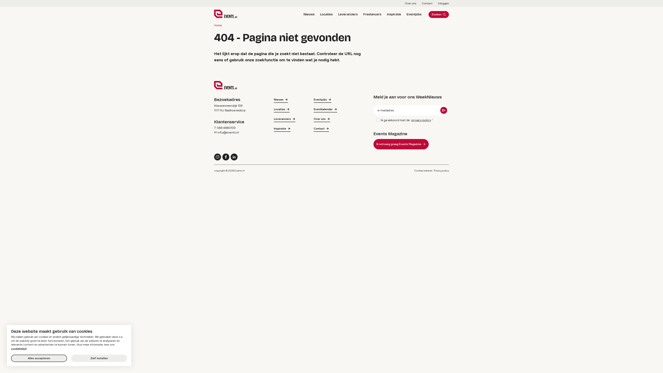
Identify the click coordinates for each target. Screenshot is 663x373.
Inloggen (443, 3)
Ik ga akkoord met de (406, 120)
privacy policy (421, 120)
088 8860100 (226, 128)
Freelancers (372, 14)
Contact (427, 3)
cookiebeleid (19, 348)
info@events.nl (228, 132)
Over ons (410, 3)
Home (218, 25)
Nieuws (309, 14)
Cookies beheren (423, 170)
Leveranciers (348, 14)
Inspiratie (394, 14)
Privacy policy (441, 170)
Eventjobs (414, 14)
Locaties (326, 14)
